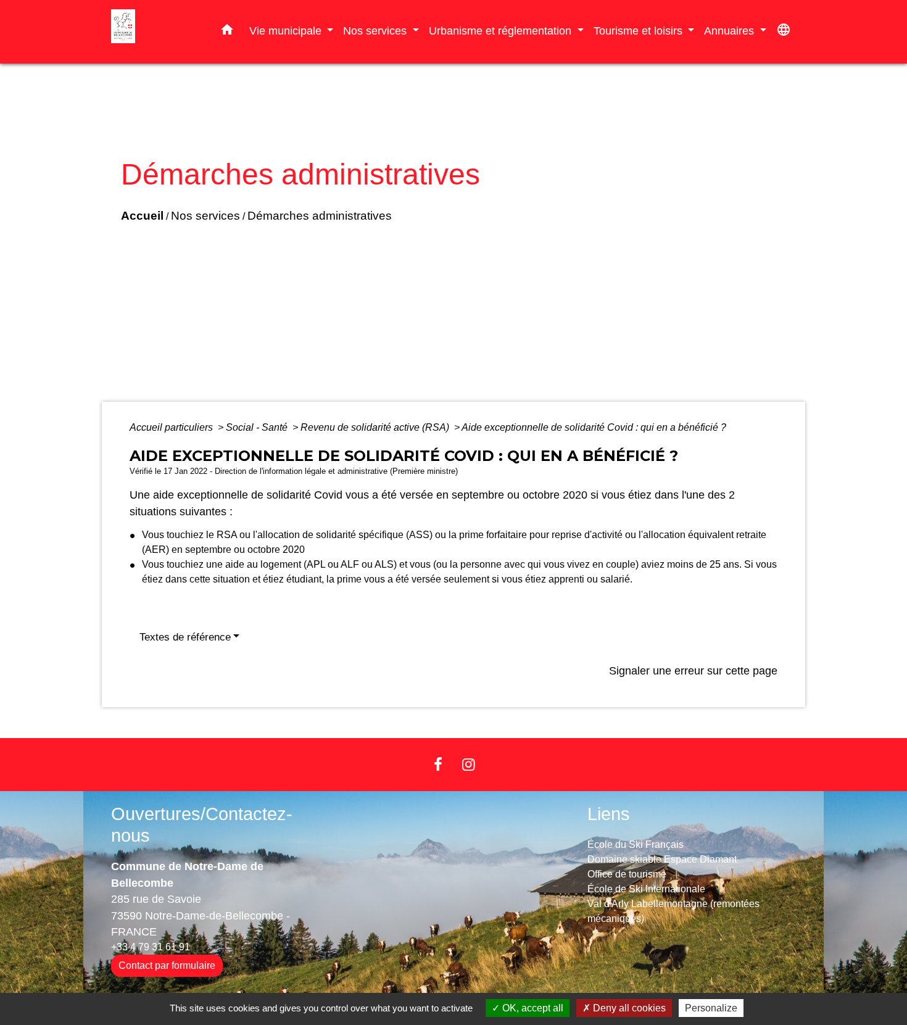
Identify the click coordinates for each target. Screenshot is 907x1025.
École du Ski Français (635, 844)
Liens (608, 814)
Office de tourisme (626, 874)
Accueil (142, 215)
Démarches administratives (319, 215)
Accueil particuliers (172, 427)
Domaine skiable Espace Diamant (662, 859)
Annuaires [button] (730, 30)
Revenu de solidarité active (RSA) (376, 427)
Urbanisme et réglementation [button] (501, 30)
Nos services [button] (376, 30)
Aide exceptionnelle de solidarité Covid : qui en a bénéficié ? (594, 427)
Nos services (205, 215)
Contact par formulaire (166, 965)
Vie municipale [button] (287, 30)
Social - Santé (258, 427)
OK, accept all (531, 1008)
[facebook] (438, 764)
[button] (227, 32)
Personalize (711, 1008)
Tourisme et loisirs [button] (639, 30)
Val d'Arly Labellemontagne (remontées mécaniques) (673, 911)
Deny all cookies (628, 1008)
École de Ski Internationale (646, 889)
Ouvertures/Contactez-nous (201, 824)
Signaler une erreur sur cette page (693, 671)
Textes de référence (185, 637)
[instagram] (469, 764)
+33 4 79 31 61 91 (150, 947)
